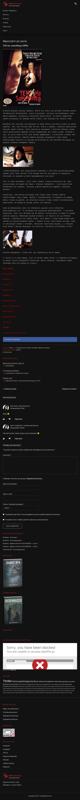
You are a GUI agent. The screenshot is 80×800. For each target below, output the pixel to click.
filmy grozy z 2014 (34, 381)
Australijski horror (68, 688)
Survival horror (38, 684)
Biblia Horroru (15, 4)
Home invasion (60, 688)
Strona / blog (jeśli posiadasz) (13, 504)
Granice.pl (6, 767)
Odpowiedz (18, 419)
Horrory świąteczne (7, 692)
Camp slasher (15, 692)
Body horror (29, 688)
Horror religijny (27, 684)
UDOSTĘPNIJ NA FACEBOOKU (12, 339)
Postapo (20, 692)
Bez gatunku (63, 681)
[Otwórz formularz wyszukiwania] (75, 3)
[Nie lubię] (9, 419)
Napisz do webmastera (11, 709)
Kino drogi (70, 692)
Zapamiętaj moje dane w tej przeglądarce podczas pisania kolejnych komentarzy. (32, 514)
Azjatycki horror (47, 684)
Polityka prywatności (10, 712)
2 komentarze (7, 352)
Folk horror (11, 690)
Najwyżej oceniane (44, 348)
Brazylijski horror (31, 692)
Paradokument (7, 686)
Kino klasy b (54, 688)
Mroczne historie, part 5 (13, 363)
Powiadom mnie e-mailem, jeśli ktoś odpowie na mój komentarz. (27, 520)
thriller (29, 348)
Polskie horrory (61, 686)
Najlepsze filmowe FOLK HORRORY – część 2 (24, 543)
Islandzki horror (42, 692)
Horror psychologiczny (22, 681)
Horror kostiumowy (38, 686)
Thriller (7, 681)
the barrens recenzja (21, 373)
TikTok (5, 753)
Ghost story (38, 681)
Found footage (65, 690)
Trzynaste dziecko (11, 371)
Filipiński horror (63, 692)
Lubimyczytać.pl (8, 763)
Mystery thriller (53, 686)
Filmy (11, 348)
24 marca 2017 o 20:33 (17, 428)
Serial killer (71, 681)
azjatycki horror (21, 348)
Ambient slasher (56, 692)
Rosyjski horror (30, 690)
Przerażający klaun (16, 540)
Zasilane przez (7, 670)
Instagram (6, 749)
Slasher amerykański (26, 686)
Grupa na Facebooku (10, 756)
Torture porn (48, 688)
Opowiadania (10, 366)
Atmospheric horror (51, 681)
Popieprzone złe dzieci (11, 688)
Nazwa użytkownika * (10, 484)
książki (37, 692)
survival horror (10, 373)
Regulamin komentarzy (34, 479)
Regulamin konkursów (10, 719)
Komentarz (7, 455)
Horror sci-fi (19, 684)
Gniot (32, 686)
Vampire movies (46, 686)
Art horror (24, 692)
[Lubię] (3, 419)
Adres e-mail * (8, 494)
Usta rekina (13, 537)
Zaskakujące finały (40, 688)
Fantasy (34, 688)
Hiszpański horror (16, 686)
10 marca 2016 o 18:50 (17, 408)
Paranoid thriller (38, 690)
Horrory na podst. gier (53, 690)
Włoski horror (45, 690)
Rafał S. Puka (15, 782)
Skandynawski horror (21, 688)
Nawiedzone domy (9, 684)
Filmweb (6, 760)
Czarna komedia (63, 684)
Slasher (70, 684)
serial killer (34, 348)
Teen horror (16, 690)
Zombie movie (68, 686)
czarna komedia (23, 381)
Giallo (60, 690)
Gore (33, 684)
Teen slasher (55, 684)
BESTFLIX (13, 670)
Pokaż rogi (7, 378)
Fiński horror (71, 690)
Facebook (6, 746)
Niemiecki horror (23, 690)
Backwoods (49, 692)
